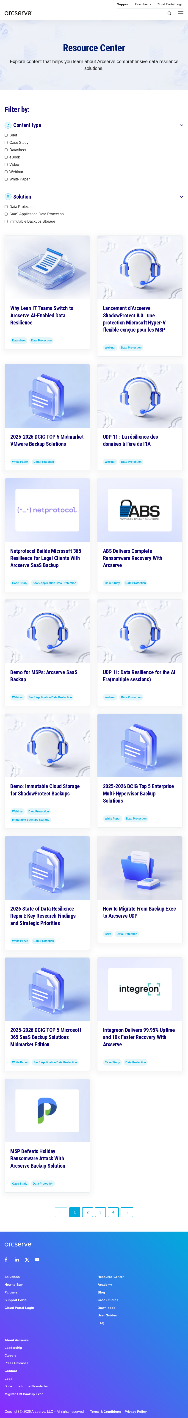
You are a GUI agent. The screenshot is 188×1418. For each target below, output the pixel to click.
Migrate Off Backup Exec (24, 1394)
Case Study (18, 142)
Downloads (143, 4)
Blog (101, 1292)
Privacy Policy (136, 1411)
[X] (27, 1259)
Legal (9, 1378)
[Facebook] (7, 1259)
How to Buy (14, 1284)
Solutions (12, 1277)
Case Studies (108, 1300)
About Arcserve (17, 1340)
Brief (13, 135)
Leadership (13, 1347)
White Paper (19, 179)
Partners (11, 1292)
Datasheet (17, 150)
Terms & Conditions (105, 1411)
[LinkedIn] (17, 1259)
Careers (11, 1355)
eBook (14, 157)
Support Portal (16, 1300)
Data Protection (22, 207)
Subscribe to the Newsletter (26, 1386)
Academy (105, 1284)
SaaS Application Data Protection (36, 214)
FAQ (101, 1323)
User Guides (107, 1315)
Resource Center (111, 1277)
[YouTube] (37, 1259)
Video (14, 164)
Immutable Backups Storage (32, 221)
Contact (11, 1371)
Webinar (16, 172)
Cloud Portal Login (170, 4)
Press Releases (16, 1363)
